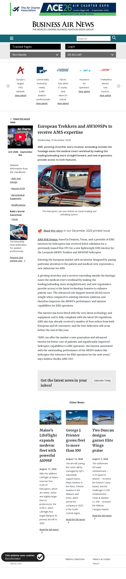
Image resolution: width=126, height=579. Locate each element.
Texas (14, 219)
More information (12, 558)
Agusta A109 (18, 188)
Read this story (53, 230)
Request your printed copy (16, 259)
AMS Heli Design (47, 239)
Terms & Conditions (75, 559)
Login (71, 46)
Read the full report (49, 529)
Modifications (18, 204)
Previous (7, 85)
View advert (20, 95)
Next (118, 85)
